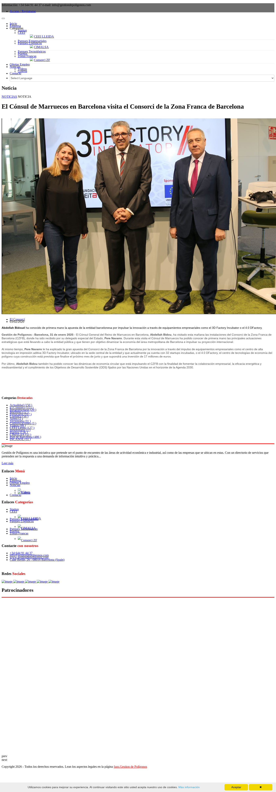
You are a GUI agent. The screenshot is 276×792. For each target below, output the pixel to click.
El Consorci (17, 319)
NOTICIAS (9, 96)
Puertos (22, 53)
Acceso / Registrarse (23, 11)
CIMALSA (41, 47)
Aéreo (16, 418)
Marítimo (19, 412)
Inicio (13, 23)
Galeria (22, 71)
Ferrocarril (21, 414)
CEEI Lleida (22, 427)
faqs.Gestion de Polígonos (130, 766)
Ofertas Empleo (20, 64)
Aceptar (236, 787)
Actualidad (21, 405)
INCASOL (20, 439)
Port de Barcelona (25, 437)
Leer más (7, 463)
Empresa (15, 26)
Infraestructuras (23, 409)
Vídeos (22, 69)
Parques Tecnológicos (32, 51)
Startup (22, 30)
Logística (19, 416)
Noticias (15, 66)
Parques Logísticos (30, 43)
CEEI (21, 32)
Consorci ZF (42, 60)
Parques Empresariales (32, 41)
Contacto (15, 73)
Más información (189, 787)
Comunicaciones (23, 423)
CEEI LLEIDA (44, 36)
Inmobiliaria (20, 430)
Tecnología (20, 421)
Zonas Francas (27, 56)
